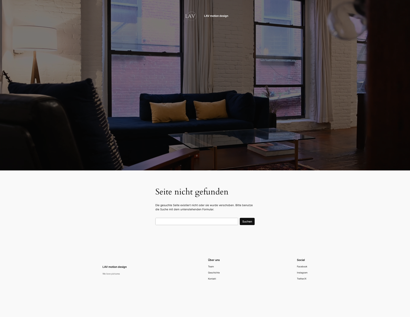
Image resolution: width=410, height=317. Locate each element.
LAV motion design (216, 15)
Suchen (247, 221)
